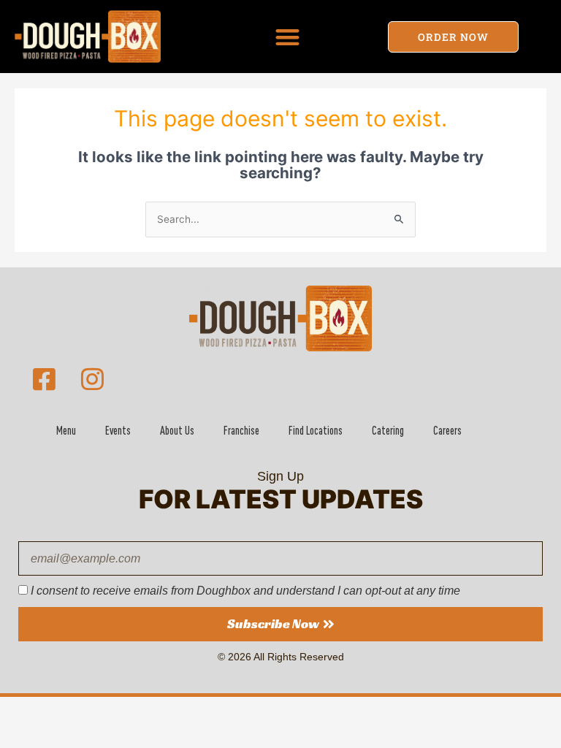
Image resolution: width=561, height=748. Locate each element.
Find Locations (316, 430)
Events (118, 430)
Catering (388, 430)
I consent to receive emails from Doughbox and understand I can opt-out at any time (245, 590)
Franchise (241, 430)
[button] (287, 37)
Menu (66, 430)
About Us (177, 430)
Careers (447, 430)
